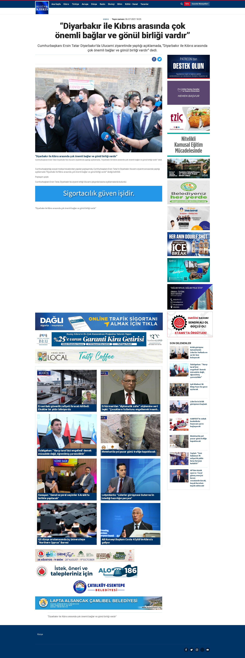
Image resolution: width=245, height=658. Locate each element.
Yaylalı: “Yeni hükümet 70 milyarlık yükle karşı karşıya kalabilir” (196, 458)
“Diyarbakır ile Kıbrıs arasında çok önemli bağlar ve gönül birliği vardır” (76, 156)
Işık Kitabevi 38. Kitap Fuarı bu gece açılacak (198, 386)
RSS (202, 650)
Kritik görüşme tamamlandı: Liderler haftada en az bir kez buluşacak (198, 352)
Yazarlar (145, 4)
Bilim (119, 4)
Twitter (191, 650)
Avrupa (85, 4)
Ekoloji (111, 4)
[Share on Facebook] (154, 59)
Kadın (102, 4)
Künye (40, 634)
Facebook (186, 650)
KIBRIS (106, 19)
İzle (187, 4)
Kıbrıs (66, 4)
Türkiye (75, 4)
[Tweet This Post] (159, 59)
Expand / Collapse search (181, 4)
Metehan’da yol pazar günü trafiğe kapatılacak (198, 438)
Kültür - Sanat (131, 4)
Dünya (94, 4)
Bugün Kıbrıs (42, 8)
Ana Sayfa (56, 4)
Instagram (197, 650)
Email (208, 650)
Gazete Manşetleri (200, 4)
